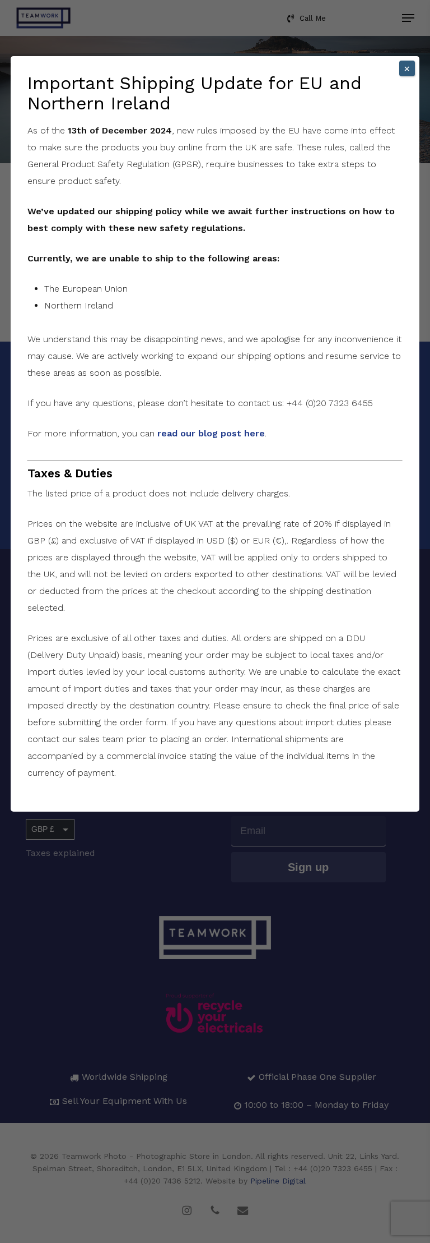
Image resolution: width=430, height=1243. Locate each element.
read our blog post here (211, 433)
